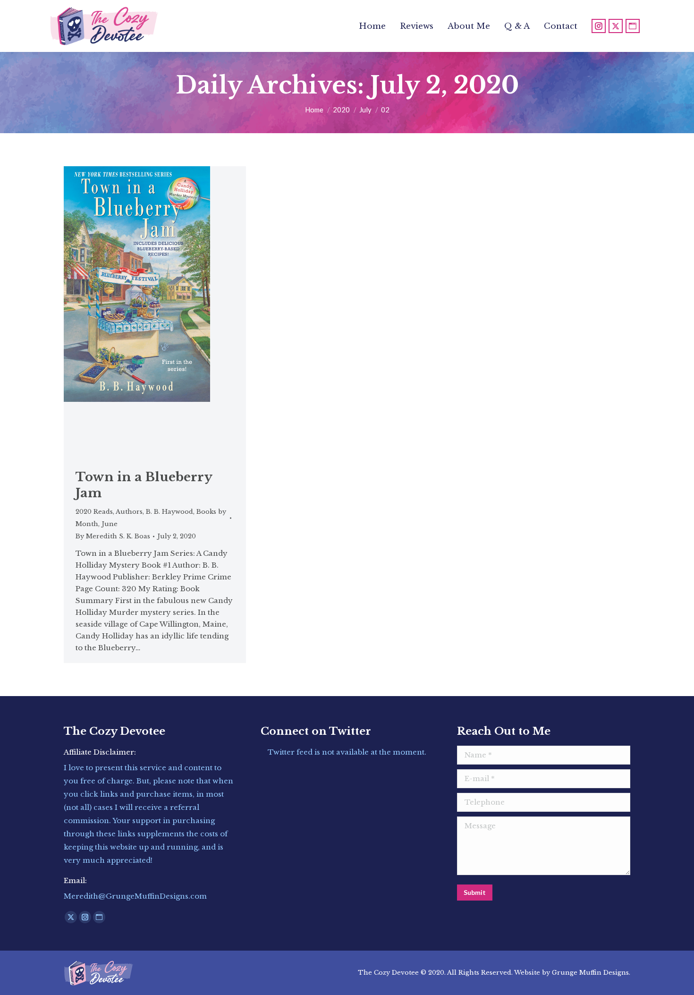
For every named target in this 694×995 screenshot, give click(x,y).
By (113, 536)
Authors (129, 512)
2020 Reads (94, 512)
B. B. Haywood (169, 512)
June (110, 524)
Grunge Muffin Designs (590, 973)
